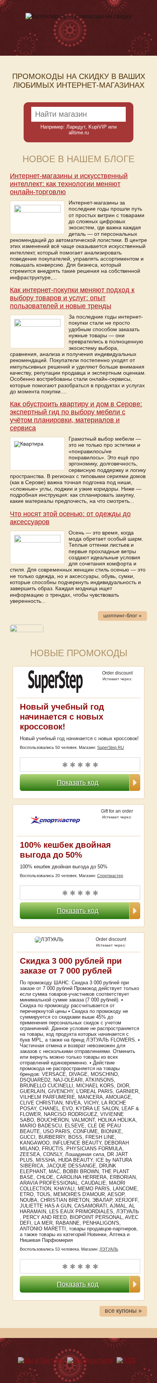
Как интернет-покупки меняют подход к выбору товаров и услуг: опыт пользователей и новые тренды (72, 298)
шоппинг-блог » (122, 615)
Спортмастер (110, 875)
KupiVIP (97, 127)
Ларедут (75, 127)
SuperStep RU (110, 747)
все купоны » (123, 1310)
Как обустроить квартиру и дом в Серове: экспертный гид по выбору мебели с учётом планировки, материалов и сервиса (76, 416)
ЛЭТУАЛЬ (108, 1249)
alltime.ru (79, 132)
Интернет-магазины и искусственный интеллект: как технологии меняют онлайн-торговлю (69, 184)
